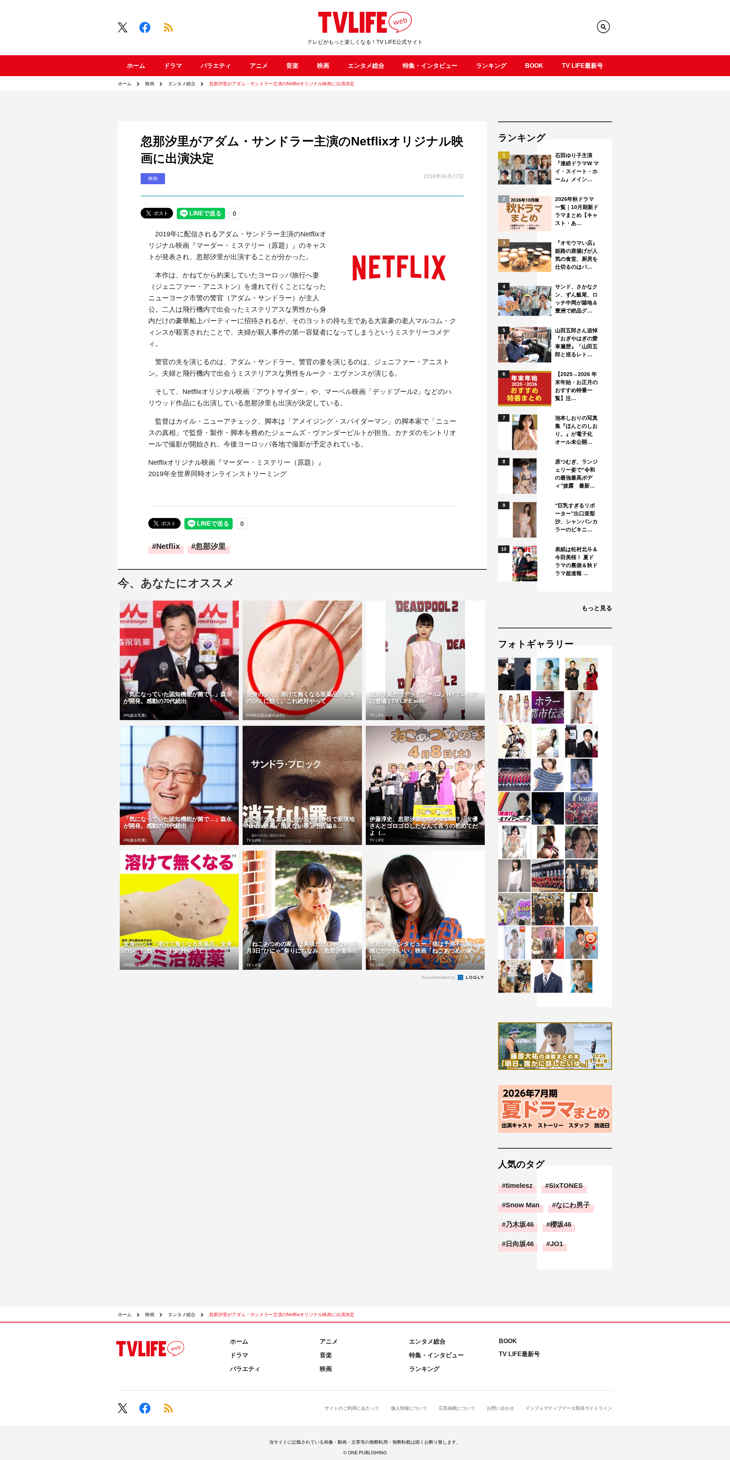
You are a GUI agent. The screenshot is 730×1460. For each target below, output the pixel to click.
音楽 (292, 65)
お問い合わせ (500, 1408)
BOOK (534, 65)
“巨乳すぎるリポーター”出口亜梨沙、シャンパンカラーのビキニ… (576, 517)
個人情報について (409, 1408)
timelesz (519, 1185)
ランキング (491, 65)
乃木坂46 (520, 1224)
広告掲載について (457, 1408)
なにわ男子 (573, 1205)
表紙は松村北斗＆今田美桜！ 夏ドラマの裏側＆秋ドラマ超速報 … (576, 561)
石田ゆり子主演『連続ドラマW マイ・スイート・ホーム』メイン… (577, 167)
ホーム (136, 65)
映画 (323, 65)
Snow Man (523, 1205)
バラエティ (216, 65)
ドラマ (173, 65)
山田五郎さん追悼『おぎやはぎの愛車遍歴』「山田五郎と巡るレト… (576, 342)
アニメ (259, 65)
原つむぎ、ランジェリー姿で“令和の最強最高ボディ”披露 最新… (576, 474)
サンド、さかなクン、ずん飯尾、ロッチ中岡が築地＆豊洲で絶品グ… (576, 299)
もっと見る (597, 608)
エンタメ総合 (366, 65)
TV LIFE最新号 (582, 65)
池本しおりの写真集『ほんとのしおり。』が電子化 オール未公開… (576, 430)
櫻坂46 (560, 1224)
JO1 (556, 1244)
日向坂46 (520, 1244)
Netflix (168, 546)
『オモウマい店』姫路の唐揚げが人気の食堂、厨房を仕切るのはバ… (576, 255)
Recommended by (439, 977)
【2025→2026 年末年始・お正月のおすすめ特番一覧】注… (576, 386)
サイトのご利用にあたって (352, 1408)
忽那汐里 (210, 546)
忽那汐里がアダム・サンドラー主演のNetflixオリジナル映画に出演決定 (281, 83)
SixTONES (566, 1185)
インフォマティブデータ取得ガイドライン (568, 1408)
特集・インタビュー (430, 65)
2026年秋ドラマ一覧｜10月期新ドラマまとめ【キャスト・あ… (576, 211)
